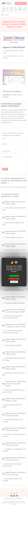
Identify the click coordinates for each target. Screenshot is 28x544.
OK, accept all (14, 275)
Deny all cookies (14, 278)
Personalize (14, 281)
